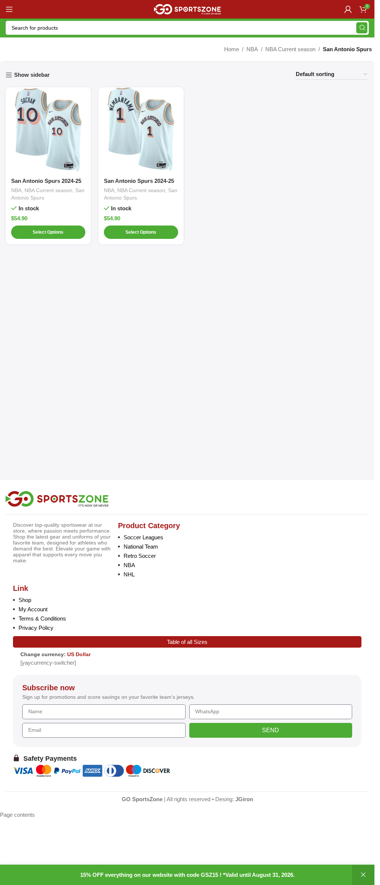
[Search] (361, 27)
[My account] (348, 9)
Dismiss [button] (363, 875)
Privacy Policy (36, 628)
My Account (33, 609)
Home (231, 49)
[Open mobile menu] (9, 9)
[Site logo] (187, 9)
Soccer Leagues (143, 537)
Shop (25, 600)
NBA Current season (290, 49)
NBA (252, 49)
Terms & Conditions (42, 618)
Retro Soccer (140, 556)
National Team (141, 546)
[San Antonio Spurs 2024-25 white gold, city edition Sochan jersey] (48, 129)
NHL (129, 574)
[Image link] (57, 498)
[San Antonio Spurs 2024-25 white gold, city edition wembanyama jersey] (141, 129)
